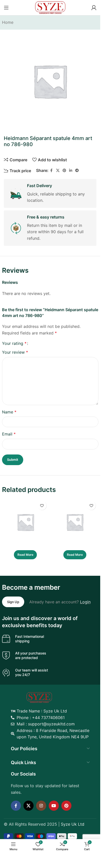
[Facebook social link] (51, 170)
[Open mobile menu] (6, 8)
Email (9, 434)
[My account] (94, 8)
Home (7, 22)
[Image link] (39, 697)
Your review (15, 352)
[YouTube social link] (54, 806)
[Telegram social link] (77, 170)
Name (9, 411)
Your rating (14, 343)
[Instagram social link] (41, 806)
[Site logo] (50, 7)
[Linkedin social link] (71, 170)
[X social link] (58, 170)
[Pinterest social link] (64, 170)
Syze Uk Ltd (72, 824)
